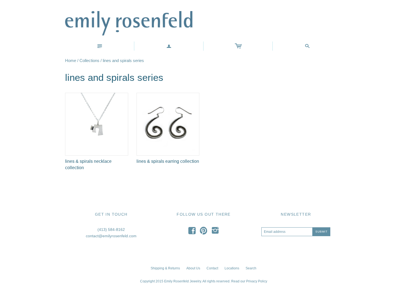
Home (70, 60)
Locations (232, 268)
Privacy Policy (256, 281)
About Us (193, 268)
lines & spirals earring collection (167, 161)
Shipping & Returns (165, 268)
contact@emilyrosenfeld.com (111, 236)
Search (251, 268)
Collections (89, 60)
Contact (212, 268)
